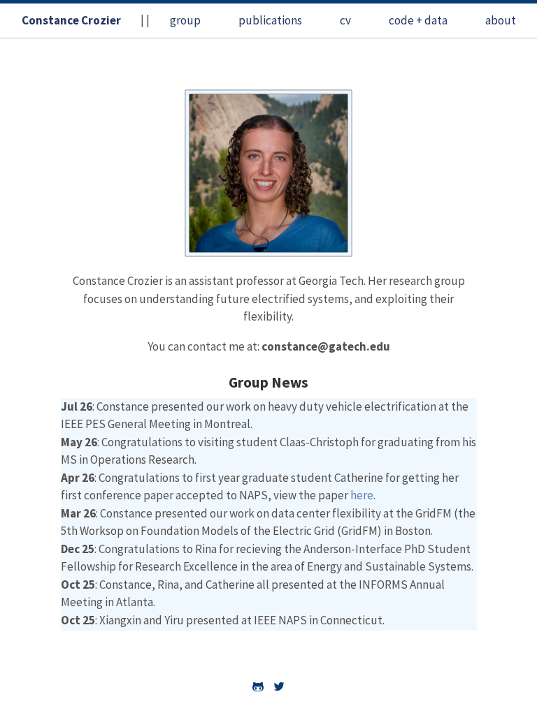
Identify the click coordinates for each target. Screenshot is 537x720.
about (500, 20)
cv (345, 20)
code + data (418, 20)
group (185, 20)
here (361, 495)
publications (270, 20)
